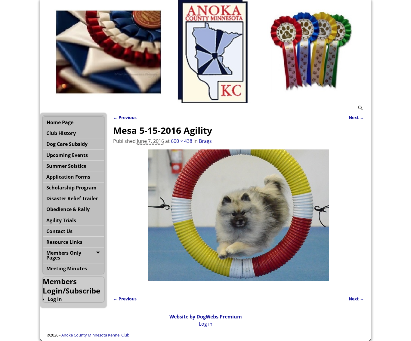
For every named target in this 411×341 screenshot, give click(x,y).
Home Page (60, 122)
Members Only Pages (63, 255)
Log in (55, 299)
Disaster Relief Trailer (72, 198)
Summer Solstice (66, 166)
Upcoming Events (67, 155)
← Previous (125, 117)
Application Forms (68, 177)
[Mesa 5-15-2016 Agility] (238, 218)
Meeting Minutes (66, 268)
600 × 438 (181, 141)
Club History (61, 133)
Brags (205, 141)
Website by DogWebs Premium (205, 316)
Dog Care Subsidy (67, 144)
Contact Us (59, 231)
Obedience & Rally (68, 209)
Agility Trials (61, 220)
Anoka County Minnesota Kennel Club (95, 335)
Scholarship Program (71, 187)
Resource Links (64, 242)
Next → (356, 117)
